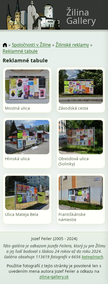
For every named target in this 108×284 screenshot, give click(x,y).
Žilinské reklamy (72, 45)
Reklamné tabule (20, 51)
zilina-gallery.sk (54, 276)
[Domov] (5, 45)
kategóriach (92, 256)
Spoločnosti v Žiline (31, 45)
